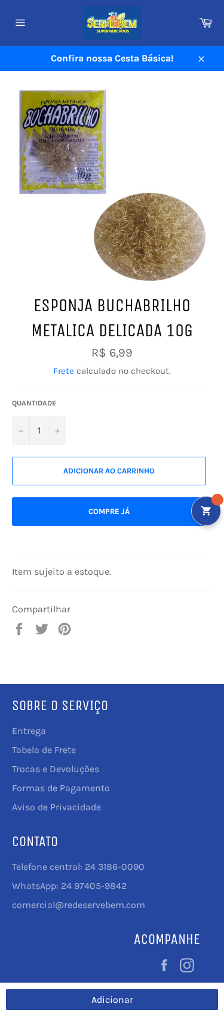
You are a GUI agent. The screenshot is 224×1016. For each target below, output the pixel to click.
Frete (63, 370)
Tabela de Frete (44, 749)
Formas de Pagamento (61, 788)
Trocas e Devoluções (55, 769)
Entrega (29, 730)
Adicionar (112, 999)
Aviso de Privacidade (56, 807)
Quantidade (34, 403)
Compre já (109, 511)
